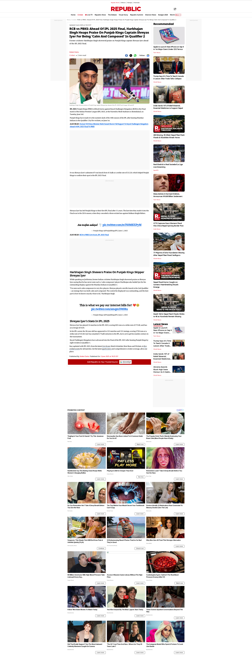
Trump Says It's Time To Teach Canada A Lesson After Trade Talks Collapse (168, 77)
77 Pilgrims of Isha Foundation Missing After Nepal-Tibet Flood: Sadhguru (168, 253)
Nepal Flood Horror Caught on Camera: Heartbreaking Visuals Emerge (165, 284)
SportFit (155, 170)
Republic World (115, 3)
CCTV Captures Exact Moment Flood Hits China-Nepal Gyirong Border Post (168, 224)
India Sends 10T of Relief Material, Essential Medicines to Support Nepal (168, 106)
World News (157, 82)
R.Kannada (136, 3)
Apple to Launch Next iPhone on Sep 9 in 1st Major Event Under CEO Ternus (168, 48)
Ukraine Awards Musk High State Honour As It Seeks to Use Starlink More (162, 371)
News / (69, 20)
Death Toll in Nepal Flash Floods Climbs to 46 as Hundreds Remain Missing (168, 315)
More (177, 15)
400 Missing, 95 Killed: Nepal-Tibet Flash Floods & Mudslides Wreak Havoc (169, 136)
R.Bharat (123, 3)
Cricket (72, 55)
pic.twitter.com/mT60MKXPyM (122, 225)
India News (156, 229)
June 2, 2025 (123, 231)
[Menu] (174, 9)
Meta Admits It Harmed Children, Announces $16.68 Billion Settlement (167, 195)
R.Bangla (129, 3)
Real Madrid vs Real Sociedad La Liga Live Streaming (168, 165)
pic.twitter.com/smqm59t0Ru (109, 309)
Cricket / (74, 20)
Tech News (156, 52)
